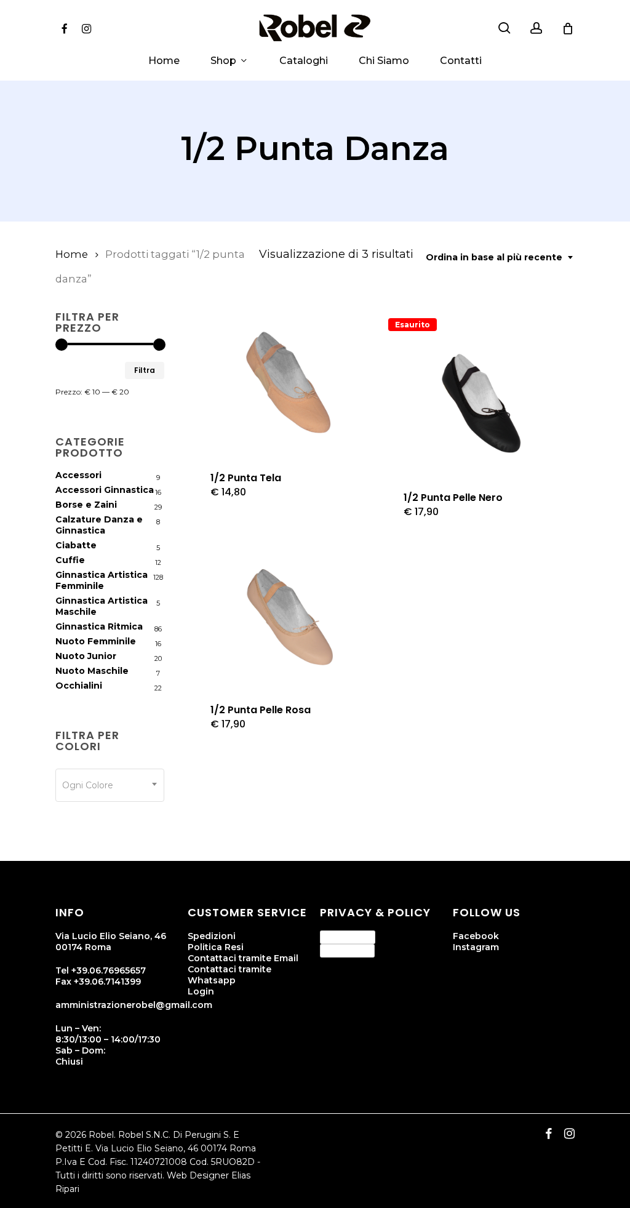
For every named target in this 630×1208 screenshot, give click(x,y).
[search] (504, 28)
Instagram (476, 947)
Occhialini (78, 685)
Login (201, 991)
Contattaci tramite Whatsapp (229, 975)
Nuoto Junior (85, 656)
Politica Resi (216, 947)
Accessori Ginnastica (104, 489)
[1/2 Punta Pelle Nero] (480, 405)
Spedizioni (212, 936)
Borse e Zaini (86, 504)
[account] (536, 28)
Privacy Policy (347, 936)
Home (71, 254)
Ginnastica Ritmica (99, 626)
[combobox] (500, 257)
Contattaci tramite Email (243, 958)
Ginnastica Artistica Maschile (101, 606)
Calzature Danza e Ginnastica (99, 525)
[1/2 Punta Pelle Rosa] (287, 617)
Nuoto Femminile (95, 641)
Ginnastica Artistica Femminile (101, 580)
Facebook (476, 936)
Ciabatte (76, 545)
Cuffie (70, 560)
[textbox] (110, 785)
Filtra (144, 370)
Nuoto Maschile (92, 670)
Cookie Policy (347, 950)
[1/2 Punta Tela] (287, 385)
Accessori (78, 475)
